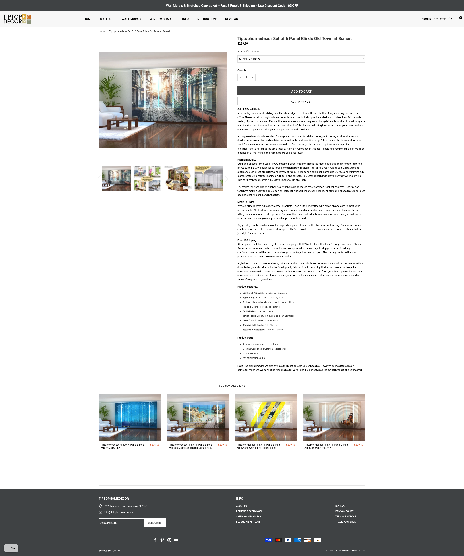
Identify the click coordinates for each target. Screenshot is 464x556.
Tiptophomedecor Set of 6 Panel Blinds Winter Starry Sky (122, 446)
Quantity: (241, 70)
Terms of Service (345, 516)
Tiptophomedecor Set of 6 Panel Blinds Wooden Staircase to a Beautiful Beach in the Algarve (190, 446)
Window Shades (162, 19)
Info (185, 19)
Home (88, 19)
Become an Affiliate (248, 522)
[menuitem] (88, 19)
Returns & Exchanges (249, 511)
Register (440, 19)
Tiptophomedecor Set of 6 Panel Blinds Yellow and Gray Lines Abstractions (258, 446)
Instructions (207, 19)
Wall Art (107, 19)
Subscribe (154, 523)
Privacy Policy (344, 511)
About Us (241, 506)
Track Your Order (346, 522)
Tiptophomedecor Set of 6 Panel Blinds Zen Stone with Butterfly (326, 446)
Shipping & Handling (248, 516)
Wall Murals (132, 19)
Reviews (231, 19)
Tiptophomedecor (353, 550)
